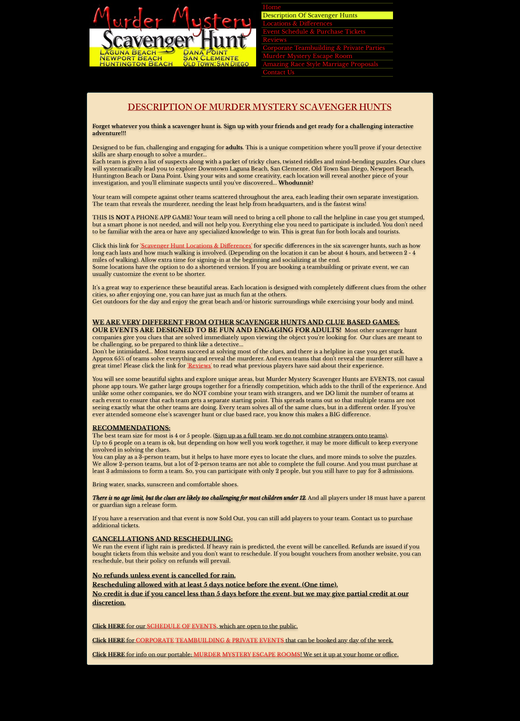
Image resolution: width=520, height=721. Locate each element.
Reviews (275, 39)
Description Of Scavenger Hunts (310, 15)
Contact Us (278, 72)
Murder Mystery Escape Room (307, 55)
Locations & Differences (297, 23)
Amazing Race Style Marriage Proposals (320, 64)
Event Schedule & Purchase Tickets (314, 31)
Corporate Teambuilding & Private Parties (324, 47)
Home (272, 7)
